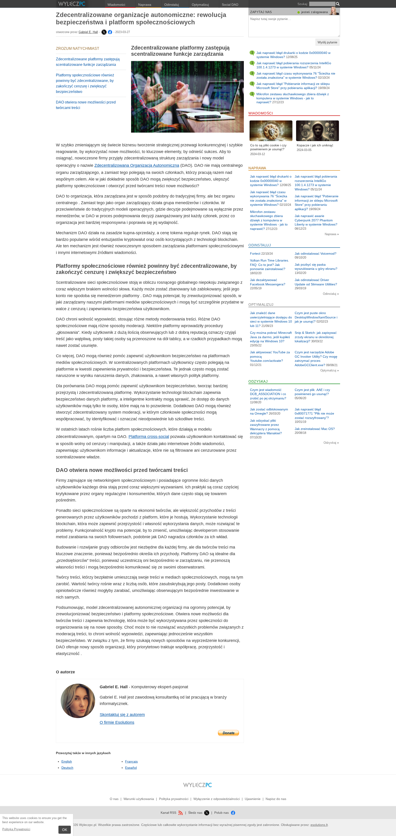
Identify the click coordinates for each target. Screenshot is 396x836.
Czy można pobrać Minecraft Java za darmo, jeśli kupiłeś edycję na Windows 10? (271, 337)
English (66, 761)
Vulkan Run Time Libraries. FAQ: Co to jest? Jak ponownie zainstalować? (269, 265)
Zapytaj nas (261, 12)
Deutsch (67, 767)
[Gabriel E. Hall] (104, 32)
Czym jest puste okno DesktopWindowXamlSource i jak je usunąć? (316, 317)
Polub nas (222, 812)
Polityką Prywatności (16, 829)
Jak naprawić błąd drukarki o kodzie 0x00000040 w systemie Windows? (271, 181)
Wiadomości (116, 4)
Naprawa (144, 4)
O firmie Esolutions (117, 722)
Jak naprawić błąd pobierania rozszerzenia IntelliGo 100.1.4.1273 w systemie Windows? (293, 65)
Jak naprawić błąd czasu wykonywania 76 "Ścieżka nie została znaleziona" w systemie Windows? (295, 75)
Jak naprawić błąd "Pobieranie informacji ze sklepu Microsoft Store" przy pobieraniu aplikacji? (293, 86)
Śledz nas (195, 812)
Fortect (255, 253)
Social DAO (230, 4)
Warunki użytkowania (139, 799)
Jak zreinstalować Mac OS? (315, 429)
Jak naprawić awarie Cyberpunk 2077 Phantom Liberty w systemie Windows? (316, 220)
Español (131, 767)
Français (131, 761)
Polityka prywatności (173, 799)
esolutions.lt (319, 825)
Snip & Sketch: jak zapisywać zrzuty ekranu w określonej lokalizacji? (316, 337)
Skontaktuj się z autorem (122, 714)
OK (64, 830)
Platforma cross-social (149, 436)
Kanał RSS (169, 812)
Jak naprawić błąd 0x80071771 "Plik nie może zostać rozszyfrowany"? (314, 413)
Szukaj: (302, 4)
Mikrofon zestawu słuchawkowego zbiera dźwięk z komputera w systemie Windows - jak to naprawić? (292, 98)
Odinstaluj (171, 4)
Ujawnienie (253, 799)
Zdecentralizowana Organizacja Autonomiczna (136, 165)
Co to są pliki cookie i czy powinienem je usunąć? (268, 147)
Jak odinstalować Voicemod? (315, 253)
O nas (114, 799)
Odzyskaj (330, 442)
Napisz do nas (276, 799)
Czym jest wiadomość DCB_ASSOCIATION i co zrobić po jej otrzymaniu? (268, 394)
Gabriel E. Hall (88, 32)
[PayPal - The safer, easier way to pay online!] (228, 733)
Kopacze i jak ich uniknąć (315, 145)
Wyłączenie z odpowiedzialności (216, 799)
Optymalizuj (200, 4)
